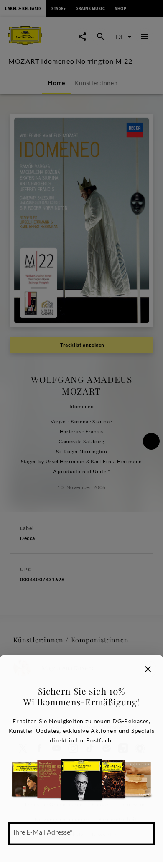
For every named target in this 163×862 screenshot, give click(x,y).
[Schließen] (148, 669)
